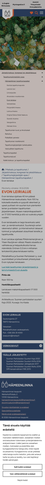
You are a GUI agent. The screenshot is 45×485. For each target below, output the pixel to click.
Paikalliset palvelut (12, 138)
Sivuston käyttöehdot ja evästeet (15, 407)
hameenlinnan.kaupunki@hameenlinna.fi (18, 400)
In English (5, 3)
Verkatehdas (11, 104)
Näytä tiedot (22, 480)
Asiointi (36, 2)
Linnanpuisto (11, 93)
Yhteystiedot (35, 5)
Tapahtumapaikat (10, 153)
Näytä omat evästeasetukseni (14, 414)
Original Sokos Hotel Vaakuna (17, 115)
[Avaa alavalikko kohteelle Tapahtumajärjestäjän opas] (42, 77)
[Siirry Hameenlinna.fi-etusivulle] (3, 169)
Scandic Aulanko (12, 119)
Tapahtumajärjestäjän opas (13, 77)
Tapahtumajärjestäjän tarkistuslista (18, 145)
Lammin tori (11, 89)
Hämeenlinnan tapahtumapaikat (17, 81)
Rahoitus (8, 134)
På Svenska (6, 6)
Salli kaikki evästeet (22, 467)
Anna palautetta (35, 7)
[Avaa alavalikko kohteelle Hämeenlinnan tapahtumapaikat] (42, 81)
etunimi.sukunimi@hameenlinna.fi (16, 403)
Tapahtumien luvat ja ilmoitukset (17, 130)
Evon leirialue (11, 100)
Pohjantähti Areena (13, 107)
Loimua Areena (12, 111)
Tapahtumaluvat (9, 157)
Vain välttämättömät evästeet (22, 474)
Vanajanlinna (11, 122)
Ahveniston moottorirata (15, 96)
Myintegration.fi (19, 5)
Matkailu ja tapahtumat (16, 169)
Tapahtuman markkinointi (14, 141)
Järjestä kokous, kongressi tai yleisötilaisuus (19, 73)
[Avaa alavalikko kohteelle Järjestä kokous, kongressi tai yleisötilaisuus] (42, 72)
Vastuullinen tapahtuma (14, 149)
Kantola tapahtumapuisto (16, 85)
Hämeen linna (11, 126)
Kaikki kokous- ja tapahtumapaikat (16, 160)
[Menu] (41, 13)
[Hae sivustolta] (36, 12)
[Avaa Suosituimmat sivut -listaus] (32, 13)
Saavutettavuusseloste (11, 411)
